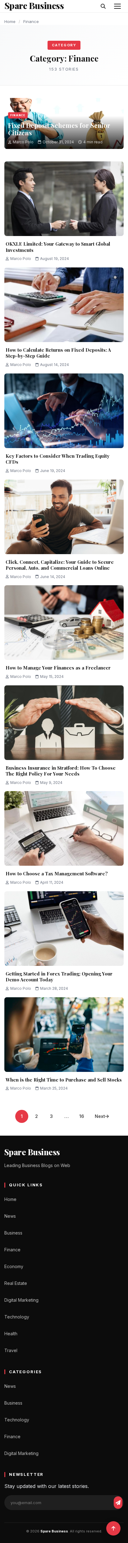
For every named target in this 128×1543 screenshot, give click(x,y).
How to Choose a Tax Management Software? (57, 873)
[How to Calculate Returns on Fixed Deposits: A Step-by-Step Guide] (64, 304)
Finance (17, 115)
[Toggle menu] (117, 6)
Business (13, 1232)
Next (100, 1116)
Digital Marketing (21, 1300)
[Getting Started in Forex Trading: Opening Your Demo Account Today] (64, 928)
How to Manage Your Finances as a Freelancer (58, 668)
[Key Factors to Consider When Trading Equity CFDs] (64, 410)
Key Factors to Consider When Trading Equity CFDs (57, 459)
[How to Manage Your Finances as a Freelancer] (64, 622)
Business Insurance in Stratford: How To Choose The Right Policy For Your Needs (61, 771)
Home (10, 21)
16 (81, 1116)
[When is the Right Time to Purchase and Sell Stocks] (64, 1034)
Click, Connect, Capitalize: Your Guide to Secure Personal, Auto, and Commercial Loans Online (60, 565)
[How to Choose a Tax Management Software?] (64, 828)
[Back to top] (113, 1528)
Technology (16, 1316)
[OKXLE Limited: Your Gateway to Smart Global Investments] (64, 198)
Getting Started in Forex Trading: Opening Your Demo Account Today (59, 977)
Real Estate (15, 1283)
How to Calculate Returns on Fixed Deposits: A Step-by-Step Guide (58, 353)
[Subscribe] (118, 1502)
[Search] (103, 6)
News (10, 1216)
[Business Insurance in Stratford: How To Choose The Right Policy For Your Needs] (64, 722)
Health (10, 1333)
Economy (13, 1266)
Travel (10, 1350)
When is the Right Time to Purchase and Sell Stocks (64, 1080)
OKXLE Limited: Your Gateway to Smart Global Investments (58, 247)
